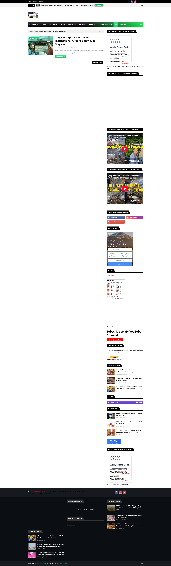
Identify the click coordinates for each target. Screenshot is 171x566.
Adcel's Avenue (61, 47)
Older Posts (97, 62)
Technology (123, 402)
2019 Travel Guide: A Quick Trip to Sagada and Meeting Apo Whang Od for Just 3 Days (129, 507)
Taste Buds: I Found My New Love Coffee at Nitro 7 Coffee (129, 379)
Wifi (142, 563)
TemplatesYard (42, 563)
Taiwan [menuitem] (43, 24)
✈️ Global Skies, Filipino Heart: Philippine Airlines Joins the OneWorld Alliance (50, 545)
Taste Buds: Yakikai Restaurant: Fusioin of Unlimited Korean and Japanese (129, 371)
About (35, 1)
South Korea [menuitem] (53, 24)
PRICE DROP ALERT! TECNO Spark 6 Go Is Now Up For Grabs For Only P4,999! (128, 431)
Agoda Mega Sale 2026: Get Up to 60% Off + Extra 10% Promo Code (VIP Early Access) (50, 554)
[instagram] (135, 1)
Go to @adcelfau (115, 340)
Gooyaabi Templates (62, 563)
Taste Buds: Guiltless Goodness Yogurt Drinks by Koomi (129, 516)
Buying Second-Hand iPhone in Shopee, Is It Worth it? (129, 414)
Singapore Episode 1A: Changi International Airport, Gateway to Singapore (75, 41)
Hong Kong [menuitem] (93, 24)
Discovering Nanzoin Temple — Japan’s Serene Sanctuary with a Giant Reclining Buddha (67, 5)
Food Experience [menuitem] (106, 24)
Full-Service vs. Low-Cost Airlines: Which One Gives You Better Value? (129, 388)
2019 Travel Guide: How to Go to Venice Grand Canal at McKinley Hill (129, 525)
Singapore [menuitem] (72, 24)
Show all (100, 31)
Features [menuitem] (123, 24)
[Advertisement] (107, 14)
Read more (59, 56)
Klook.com (110, 275)
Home (29, 1)
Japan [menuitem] (63, 24)
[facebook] (132, 1)
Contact (40, 1)
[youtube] (116, 222)
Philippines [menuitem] (82, 24)
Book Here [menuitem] (32, 24)
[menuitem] (116, 24)
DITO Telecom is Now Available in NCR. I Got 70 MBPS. (129, 423)
